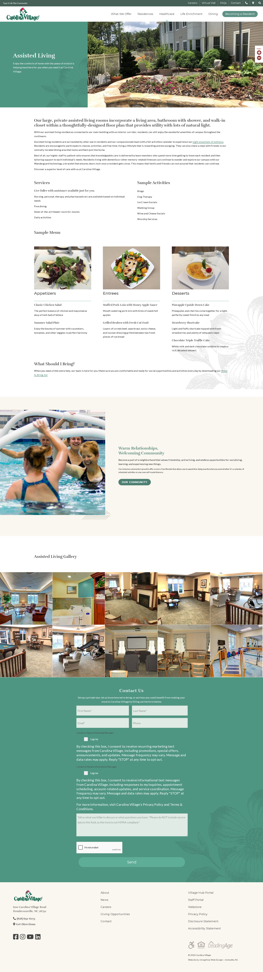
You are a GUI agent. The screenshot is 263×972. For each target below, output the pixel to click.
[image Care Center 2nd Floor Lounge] (236, 598)
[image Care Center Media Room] (131, 651)
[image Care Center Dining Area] (184, 651)
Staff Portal (196, 900)
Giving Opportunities (115, 914)
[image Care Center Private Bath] (79, 598)
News (104, 900)
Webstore (195, 907)
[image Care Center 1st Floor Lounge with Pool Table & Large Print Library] (26, 651)
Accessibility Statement (204, 928)
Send (131, 862)
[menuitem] (121, 14)
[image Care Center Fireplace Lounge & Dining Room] (131, 598)
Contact (106, 921)
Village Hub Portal (201, 892)
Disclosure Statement (203, 921)
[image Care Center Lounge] (26, 598)
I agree (94, 739)
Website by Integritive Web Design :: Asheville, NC (213, 959)
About (105, 892)
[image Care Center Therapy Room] (236, 651)
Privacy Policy (153, 804)
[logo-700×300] (23, 14)
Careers (106, 907)
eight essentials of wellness (208, 141)
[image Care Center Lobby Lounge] (184, 598)
